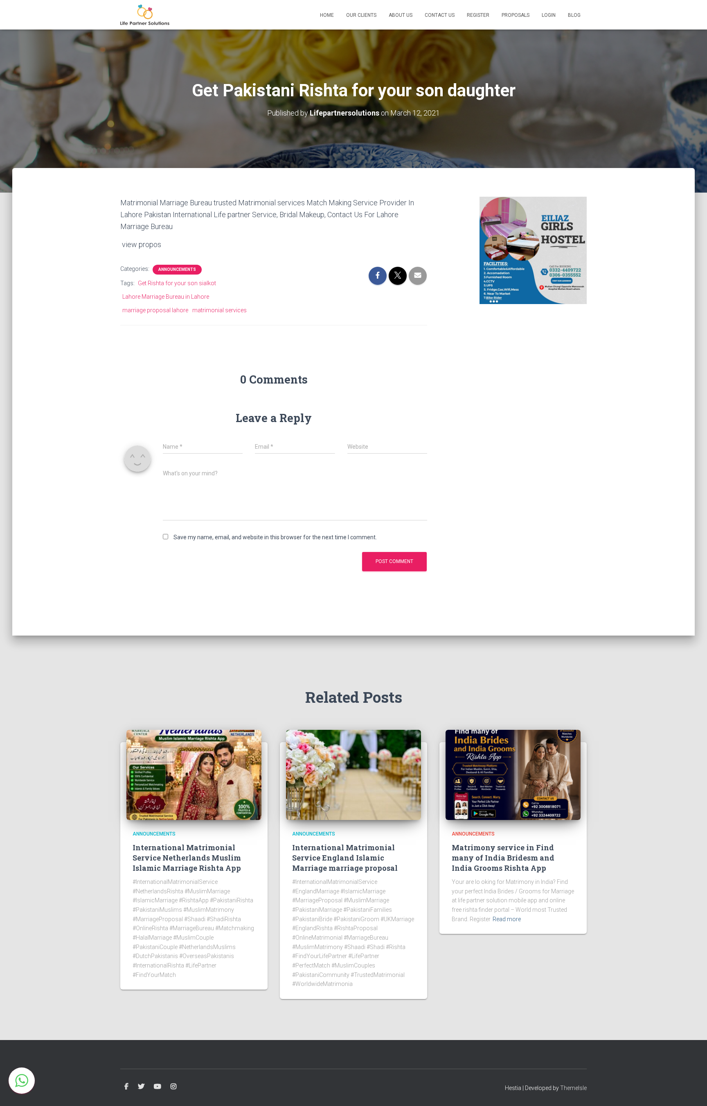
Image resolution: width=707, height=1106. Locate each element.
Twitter (141, 1086)
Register (478, 15)
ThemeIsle (573, 1088)
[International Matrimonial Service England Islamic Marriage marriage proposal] (353, 774)
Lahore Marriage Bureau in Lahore (165, 296)
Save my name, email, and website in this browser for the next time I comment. (275, 537)
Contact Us (440, 15)
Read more (507, 919)
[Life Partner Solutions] (145, 15)
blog (574, 15)
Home (327, 15)
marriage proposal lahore (155, 310)
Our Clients (361, 15)
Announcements (177, 269)
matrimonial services (219, 310)
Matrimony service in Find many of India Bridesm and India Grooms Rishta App (503, 858)
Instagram (173, 1086)
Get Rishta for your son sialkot (177, 283)
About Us (400, 15)
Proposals (515, 15)
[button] (22, 1080)
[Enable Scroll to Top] (690, 1089)
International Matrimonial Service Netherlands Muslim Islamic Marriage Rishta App (187, 858)
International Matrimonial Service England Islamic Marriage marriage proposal (345, 858)
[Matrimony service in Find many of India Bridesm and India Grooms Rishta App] (513, 774)
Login (549, 15)
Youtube (157, 1086)
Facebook (126, 1086)
